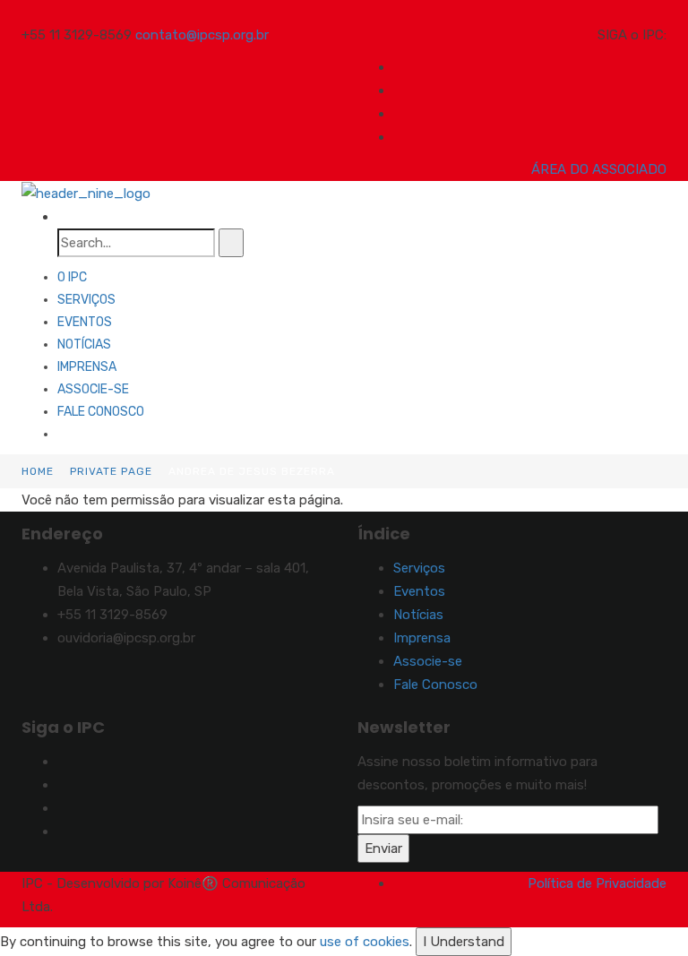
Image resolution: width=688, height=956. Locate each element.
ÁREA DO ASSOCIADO (598, 169)
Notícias (84, 344)
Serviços (86, 299)
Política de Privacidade (597, 883)
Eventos (84, 322)
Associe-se (93, 389)
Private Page (111, 471)
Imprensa (86, 367)
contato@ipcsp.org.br (202, 35)
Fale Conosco (100, 411)
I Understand (463, 942)
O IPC (72, 277)
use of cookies (364, 942)
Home (38, 471)
